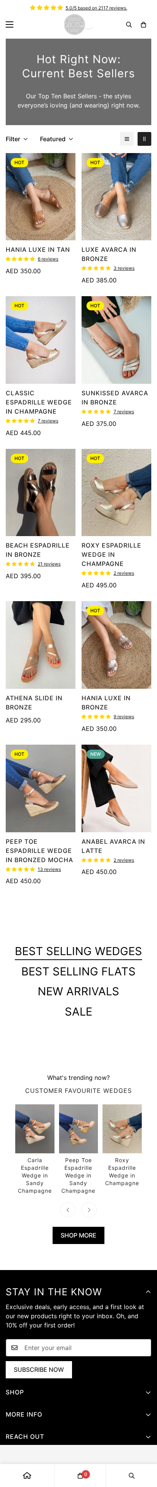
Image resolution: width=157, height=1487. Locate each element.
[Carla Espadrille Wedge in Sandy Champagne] (34, 1149)
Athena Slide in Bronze (34, 702)
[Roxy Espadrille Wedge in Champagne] (116, 492)
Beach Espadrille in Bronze (38, 549)
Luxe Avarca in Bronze (109, 254)
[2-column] (144, 139)
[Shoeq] (78, 24)
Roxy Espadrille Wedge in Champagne (111, 554)
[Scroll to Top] (143, 1446)
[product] (27, 1475)
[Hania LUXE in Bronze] (116, 645)
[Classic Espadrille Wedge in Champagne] (40, 340)
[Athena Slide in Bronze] (40, 645)
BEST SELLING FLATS (78, 971)
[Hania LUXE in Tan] (40, 197)
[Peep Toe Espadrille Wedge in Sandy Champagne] (78, 1149)
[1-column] (127, 139)
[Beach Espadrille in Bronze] (40, 492)
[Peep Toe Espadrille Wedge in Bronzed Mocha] (40, 788)
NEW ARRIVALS (78, 991)
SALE (78, 1011)
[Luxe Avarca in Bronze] (116, 197)
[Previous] (67, 1210)
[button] (143, 25)
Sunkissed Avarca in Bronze (115, 397)
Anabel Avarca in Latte (113, 846)
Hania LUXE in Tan (38, 249)
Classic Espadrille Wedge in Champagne (39, 402)
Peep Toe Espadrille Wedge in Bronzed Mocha (39, 851)
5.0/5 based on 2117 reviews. (96, 8)
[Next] (89, 1210)
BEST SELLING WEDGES (78, 951)
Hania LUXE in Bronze (106, 702)
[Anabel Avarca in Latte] (116, 788)
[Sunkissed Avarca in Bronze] (116, 340)
